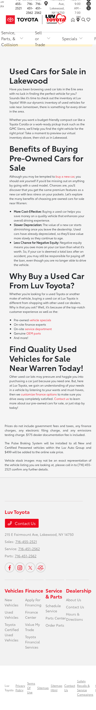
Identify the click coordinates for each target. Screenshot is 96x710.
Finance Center (31, 615)
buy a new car (65, 176)
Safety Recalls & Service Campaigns (85, 687)
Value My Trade (32, 627)
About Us (73, 599)
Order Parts (55, 625)
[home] (74, 20)
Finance (34, 590)
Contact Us (25, 523)
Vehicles (14, 590)
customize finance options (39, 394)
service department (38, 329)
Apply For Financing (33, 602)
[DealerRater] (41, 567)
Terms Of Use (31, 687)
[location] (46, 4)
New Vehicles (11, 602)
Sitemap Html (56, 687)
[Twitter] (88, 8)
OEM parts (33, 333)
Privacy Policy (20, 687)
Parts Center (56, 618)
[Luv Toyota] (38, 19)
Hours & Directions (74, 617)
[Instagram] (88, 3)
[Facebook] (10, 567)
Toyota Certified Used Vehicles (12, 632)
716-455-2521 (26, 541)
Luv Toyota (9, 687)
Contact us (61, 398)
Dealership (78, 590)
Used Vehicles (11, 615)
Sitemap (43, 688)
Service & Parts (54, 593)
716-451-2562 (29, 8)
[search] (83, 20)
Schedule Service (53, 608)
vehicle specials (40, 320)
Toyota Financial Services (32, 642)
